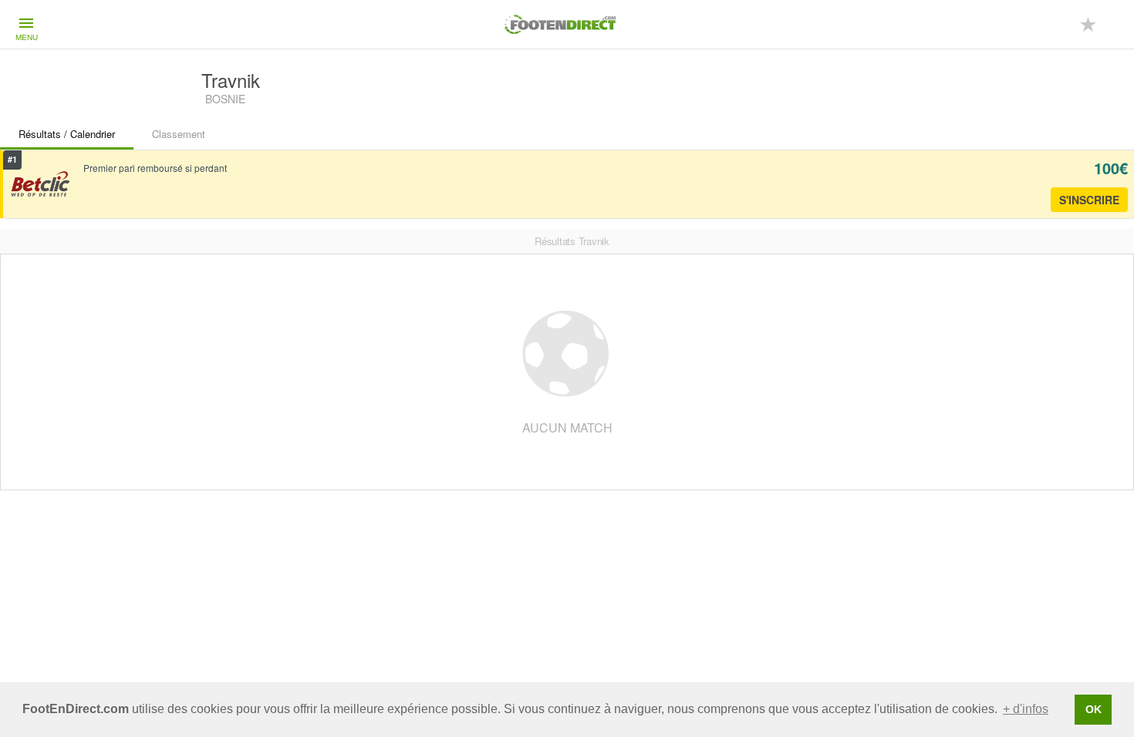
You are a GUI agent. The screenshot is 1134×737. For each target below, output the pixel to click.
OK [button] (1093, 709)
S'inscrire (1089, 199)
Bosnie (225, 98)
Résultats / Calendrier (67, 133)
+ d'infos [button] (1025, 708)
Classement (178, 133)
